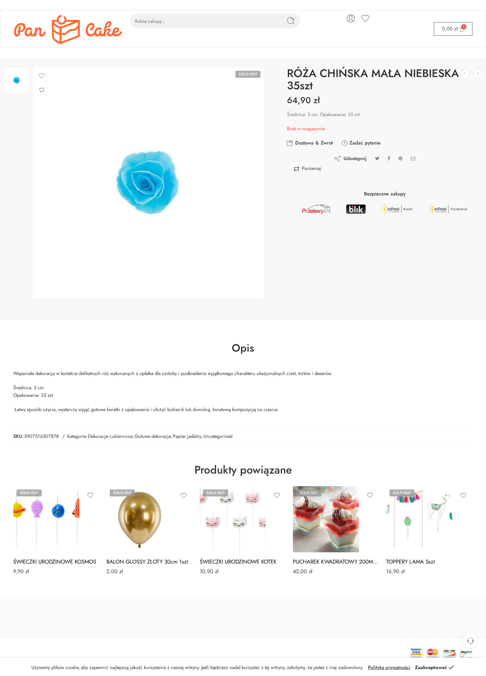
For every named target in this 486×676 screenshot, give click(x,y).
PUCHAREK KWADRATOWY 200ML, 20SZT (336, 562)
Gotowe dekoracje (153, 436)
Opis (243, 348)
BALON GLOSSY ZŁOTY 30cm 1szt (147, 562)
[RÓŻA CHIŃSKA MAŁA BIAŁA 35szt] (465, 73)
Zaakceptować (431, 667)
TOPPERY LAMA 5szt (410, 562)
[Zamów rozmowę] (470, 640)
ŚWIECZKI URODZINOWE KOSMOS (54, 562)
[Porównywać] (41, 90)
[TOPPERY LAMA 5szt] (419, 519)
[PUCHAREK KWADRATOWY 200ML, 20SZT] (326, 519)
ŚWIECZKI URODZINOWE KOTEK (238, 562)
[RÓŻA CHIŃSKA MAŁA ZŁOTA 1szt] (478, 73)
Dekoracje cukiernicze (110, 436)
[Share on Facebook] (388, 158)
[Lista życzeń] (41, 76)
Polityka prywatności (389, 667)
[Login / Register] (351, 18)
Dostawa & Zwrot (313, 143)
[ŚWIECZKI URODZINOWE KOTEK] (233, 519)
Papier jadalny (187, 436)
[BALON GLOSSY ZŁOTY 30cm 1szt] (139, 519)
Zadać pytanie (364, 143)
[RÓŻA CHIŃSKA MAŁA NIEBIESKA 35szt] (16, 80)
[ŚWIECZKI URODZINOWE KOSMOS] (46, 519)
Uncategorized (217, 436)
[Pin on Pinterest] (400, 158)
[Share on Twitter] (377, 158)
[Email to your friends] (413, 158)
